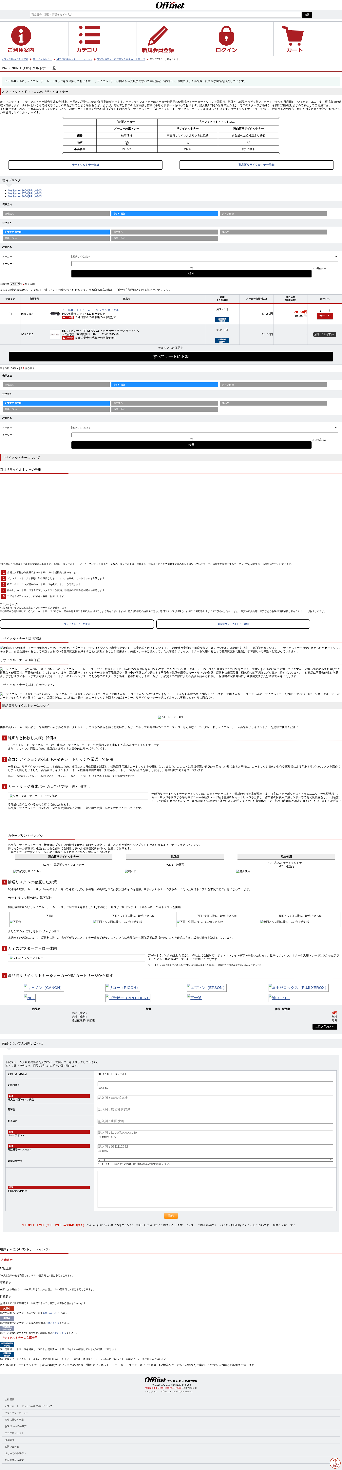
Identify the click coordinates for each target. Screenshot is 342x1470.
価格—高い (119, 238)
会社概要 (9, 1399)
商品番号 (118, 232)
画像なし (9, 213)
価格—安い (11, 238)
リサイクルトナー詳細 (85, 164)
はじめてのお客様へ (15, 1453)
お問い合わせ (50, 1313)
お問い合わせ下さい (324, 334)
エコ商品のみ (319, 268)
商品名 (225, 232)
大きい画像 (228, 213)
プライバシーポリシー (16, 1413)
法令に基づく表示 (14, 1419)
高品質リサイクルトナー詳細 (256, 164)
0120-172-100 (162, 1384)
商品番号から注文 (14, 1460)
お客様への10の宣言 (16, 1426)
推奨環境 (9, 1439)
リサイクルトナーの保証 (77, 624)
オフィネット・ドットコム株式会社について (28, 1406)
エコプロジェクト (14, 1433)
